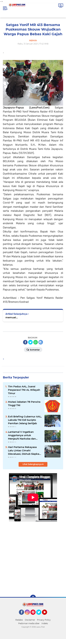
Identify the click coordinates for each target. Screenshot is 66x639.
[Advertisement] (33, 556)
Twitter (40, 616)
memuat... (11, 317)
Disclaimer (30, 620)
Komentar (34, 350)
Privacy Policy (44, 620)
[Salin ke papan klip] (40, 342)
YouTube (46, 616)
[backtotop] (33, 598)
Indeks (44, 623)
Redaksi (19, 620)
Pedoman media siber (29, 623)
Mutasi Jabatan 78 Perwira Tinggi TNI (24, 403)
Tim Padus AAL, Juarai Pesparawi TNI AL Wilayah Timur (24, 390)
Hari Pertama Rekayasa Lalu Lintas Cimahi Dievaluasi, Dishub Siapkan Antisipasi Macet (24, 451)
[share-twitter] (30, 342)
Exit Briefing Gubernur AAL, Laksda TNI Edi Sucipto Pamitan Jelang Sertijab (25, 420)
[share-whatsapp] (35, 342)
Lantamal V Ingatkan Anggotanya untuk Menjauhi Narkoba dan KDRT (22, 435)
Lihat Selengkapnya (32, 464)
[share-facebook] (25, 342)
